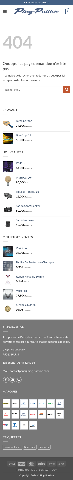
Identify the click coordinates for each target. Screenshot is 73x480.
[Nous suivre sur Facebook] (6, 380)
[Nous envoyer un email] (12, 380)
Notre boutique (26, 469)
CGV (54, 469)
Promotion (44, 447)
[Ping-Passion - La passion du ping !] (36, 11)
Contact (44, 469)
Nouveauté (30, 447)
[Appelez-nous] (19, 380)
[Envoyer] (66, 89)
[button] (5, 11)
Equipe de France (12, 447)
